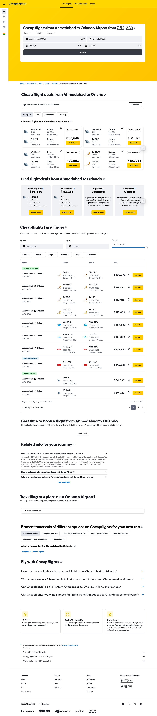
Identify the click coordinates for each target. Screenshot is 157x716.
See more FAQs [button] (64, 482)
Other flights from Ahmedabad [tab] (35, 539)
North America (31, 83)
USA (40, 83)
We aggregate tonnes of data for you (38, 656)
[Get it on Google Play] (126, 680)
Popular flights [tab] (58, 539)
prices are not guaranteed (70, 645)
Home (22, 83)
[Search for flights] (4, 11)
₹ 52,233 (125, 27)
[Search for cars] (4, 21)
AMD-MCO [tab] (82, 433)
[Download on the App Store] (126, 686)
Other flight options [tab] (120, 533)
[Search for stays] (4, 16)
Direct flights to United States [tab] (74, 533)
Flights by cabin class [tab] (99, 533)
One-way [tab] (62, 115)
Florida (47, 83)
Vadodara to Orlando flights (33, 552)
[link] (36, 212)
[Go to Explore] (4, 26)
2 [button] (138, 407)
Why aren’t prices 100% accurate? (37, 661)
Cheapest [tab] (27, 115)
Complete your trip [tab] (50, 533)
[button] (4, 4)
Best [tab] (37, 115)
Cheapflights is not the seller (34, 652)
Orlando (55, 83)
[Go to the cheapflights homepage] (18, 4)
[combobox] (28, 33)
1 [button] (133, 407)
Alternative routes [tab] (30, 533)
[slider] (146, 247)
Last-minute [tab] (49, 115)
